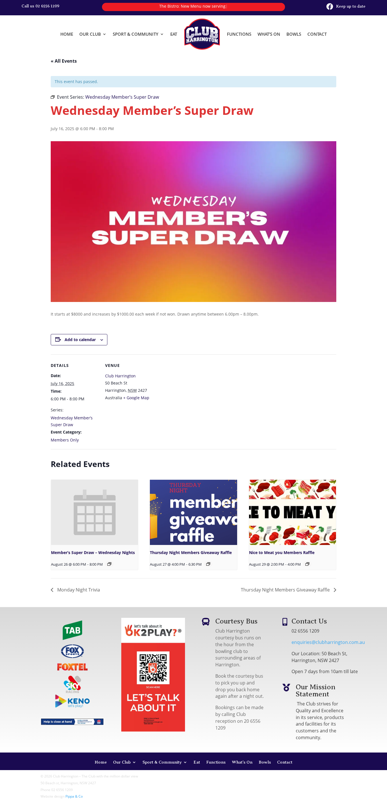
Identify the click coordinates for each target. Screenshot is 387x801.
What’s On (269, 34)
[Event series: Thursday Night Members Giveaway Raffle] (208, 564)
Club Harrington (120, 376)
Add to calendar (80, 339)
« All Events (64, 61)
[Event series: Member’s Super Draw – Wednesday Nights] (109, 564)
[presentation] (94, 512)
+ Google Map (136, 397)
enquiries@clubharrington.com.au (328, 642)
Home (66, 34)
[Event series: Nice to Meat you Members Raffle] (307, 564)
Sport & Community (135, 34)
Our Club (90, 34)
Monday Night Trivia (78, 590)
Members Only (65, 440)
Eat (173, 34)
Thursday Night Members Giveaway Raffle (191, 552)
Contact (317, 34)
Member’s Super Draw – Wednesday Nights (93, 552)
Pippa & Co (74, 796)
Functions (239, 34)
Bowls (293, 34)
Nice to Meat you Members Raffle (281, 552)
